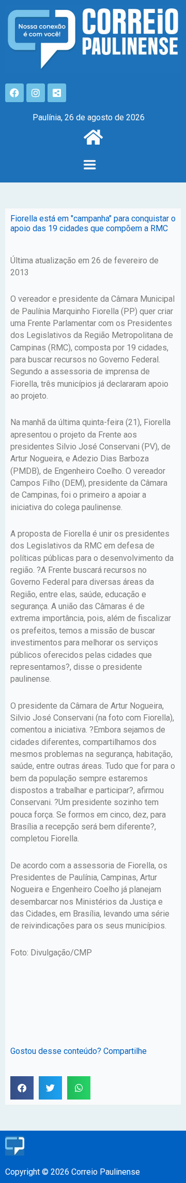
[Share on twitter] (50, 1088)
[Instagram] (35, 92)
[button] (90, 166)
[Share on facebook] (22, 1088)
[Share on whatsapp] (78, 1088)
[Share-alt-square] (57, 92)
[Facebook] (14, 92)
